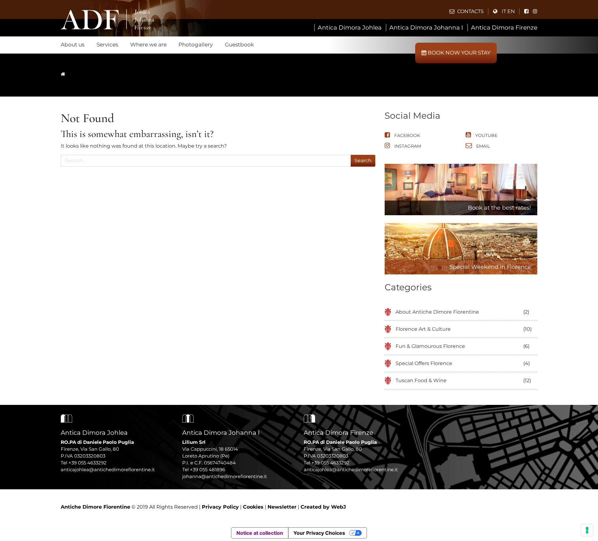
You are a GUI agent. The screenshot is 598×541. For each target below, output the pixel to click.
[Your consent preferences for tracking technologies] (587, 530)
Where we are (148, 44)
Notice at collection (259, 533)
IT (504, 11)
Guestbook (239, 44)
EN (511, 11)
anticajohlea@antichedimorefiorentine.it (108, 469)
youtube (485, 135)
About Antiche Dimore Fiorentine (437, 312)
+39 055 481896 (207, 469)
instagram (407, 146)
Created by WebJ (323, 507)
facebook (406, 135)
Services (107, 44)
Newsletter (282, 507)
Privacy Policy (220, 507)
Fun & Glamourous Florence (430, 346)
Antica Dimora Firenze (504, 27)
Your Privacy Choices (319, 533)
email (482, 146)
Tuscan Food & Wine (421, 380)
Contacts (470, 11)
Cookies (253, 507)
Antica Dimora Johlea (350, 27)
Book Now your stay (458, 53)
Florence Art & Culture (423, 329)
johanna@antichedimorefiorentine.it (224, 476)
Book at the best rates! (499, 207)
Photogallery (195, 44)
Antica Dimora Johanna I (426, 27)
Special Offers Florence (424, 363)
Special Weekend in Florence (490, 266)
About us (72, 44)
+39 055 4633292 (88, 463)
